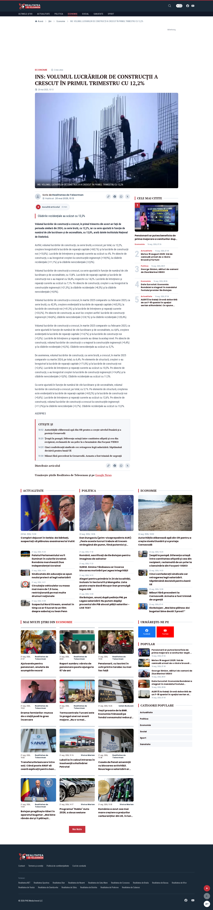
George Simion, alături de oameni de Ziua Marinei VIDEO (159, 271)
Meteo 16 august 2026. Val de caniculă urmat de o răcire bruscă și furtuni (157, 257)
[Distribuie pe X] (127, 196)
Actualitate (146, 251)
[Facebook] (187, 6)
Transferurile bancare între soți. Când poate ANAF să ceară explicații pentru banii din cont (38, 767)
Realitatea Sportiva (41, 883)
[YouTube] (193, 6)
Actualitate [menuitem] (43, 14)
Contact (21, 866)
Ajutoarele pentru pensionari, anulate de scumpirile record (35, 667)
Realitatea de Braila (141, 883)
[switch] (179, 6)
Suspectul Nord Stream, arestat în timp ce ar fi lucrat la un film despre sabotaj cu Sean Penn (53, 608)
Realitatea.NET (24, 883)
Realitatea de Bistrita (88, 887)
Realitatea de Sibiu (69, 887)
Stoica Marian (88, 755)
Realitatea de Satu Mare (98, 883)
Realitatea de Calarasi (131, 887)
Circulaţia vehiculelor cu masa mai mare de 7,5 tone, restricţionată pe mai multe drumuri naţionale (51, 591)
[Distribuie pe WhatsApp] (121, 196)
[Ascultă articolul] (207, 888)
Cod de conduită (79, 866)
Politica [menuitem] (58, 14)
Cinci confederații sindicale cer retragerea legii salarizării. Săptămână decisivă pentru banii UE (83, 449)
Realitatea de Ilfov (179, 883)
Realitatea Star (59, 883)
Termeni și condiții (35, 866)
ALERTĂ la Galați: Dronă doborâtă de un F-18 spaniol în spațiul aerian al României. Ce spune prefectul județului (159, 304)
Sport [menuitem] (111, 14)
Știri (49, 21)
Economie (61, 21)
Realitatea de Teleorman (67, 195)
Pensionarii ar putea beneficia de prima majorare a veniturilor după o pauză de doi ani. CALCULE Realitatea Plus (156, 241)
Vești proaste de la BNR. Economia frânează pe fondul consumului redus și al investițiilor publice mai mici (115, 717)
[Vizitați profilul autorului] (38, 196)
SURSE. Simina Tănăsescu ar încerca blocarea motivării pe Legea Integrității (103, 568)
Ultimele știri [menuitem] (25, 14)
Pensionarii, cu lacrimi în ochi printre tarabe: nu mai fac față (114, 667)
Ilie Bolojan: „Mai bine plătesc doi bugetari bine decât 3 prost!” (169, 609)
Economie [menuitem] (73, 14)
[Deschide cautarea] (170, 6)
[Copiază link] (108, 196)
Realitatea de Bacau (160, 883)
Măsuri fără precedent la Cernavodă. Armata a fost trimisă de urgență (83, 455)
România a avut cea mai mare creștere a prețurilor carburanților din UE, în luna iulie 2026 (115, 814)
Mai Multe (77, 829)
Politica (144, 266)
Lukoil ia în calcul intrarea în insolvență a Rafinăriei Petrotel (77, 763)
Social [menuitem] (85, 14)
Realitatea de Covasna (120, 883)
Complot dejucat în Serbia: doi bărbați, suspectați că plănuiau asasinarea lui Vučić (48, 539)
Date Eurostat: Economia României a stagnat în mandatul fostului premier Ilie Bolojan (159, 287)
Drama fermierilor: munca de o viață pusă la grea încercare (37, 716)
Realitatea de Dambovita (48, 887)
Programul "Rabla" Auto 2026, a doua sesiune (74, 810)
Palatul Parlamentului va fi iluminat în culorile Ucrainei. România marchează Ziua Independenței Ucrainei (49, 560)
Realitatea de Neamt (76, 883)
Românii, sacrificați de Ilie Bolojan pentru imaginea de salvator (104, 557)
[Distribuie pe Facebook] (114, 196)
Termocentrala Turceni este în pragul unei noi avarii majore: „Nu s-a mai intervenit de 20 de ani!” (77, 718)
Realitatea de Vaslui (26, 887)
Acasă (40, 21)
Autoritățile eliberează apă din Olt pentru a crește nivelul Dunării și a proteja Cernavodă (83, 431)
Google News (103, 475)
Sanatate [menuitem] (98, 14)
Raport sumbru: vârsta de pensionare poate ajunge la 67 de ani (77, 667)
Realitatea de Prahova (110, 887)
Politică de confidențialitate (58, 866)
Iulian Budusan (126, 706)
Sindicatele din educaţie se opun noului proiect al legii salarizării (52, 575)
